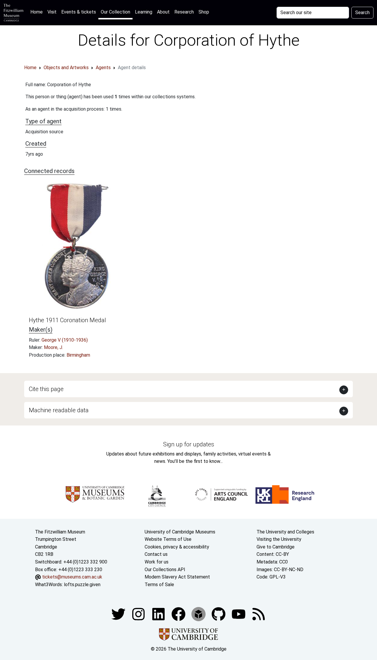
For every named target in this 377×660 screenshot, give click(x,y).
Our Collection (115, 12)
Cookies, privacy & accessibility (177, 547)
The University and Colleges (285, 532)
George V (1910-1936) (65, 340)
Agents (103, 67)
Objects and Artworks (66, 67)
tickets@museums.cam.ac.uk (72, 577)
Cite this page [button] (46, 389)
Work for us (156, 562)
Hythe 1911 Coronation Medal (67, 320)
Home (37, 12)
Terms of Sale (159, 584)
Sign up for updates (188, 444)
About (163, 12)
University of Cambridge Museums (180, 532)
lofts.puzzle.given (82, 584)
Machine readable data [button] (59, 410)
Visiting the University (279, 539)
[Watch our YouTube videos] (239, 614)
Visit (52, 12)
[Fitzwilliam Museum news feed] (258, 614)
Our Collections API (165, 569)
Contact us (156, 554)
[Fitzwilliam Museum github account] (219, 614)
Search (362, 12)
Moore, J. (53, 347)
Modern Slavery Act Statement (177, 577)
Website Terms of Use (168, 539)
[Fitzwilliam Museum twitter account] (119, 614)
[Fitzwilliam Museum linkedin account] (179, 614)
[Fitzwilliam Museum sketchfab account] (199, 614)
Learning (143, 12)
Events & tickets (78, 12)
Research (184, 12)
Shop (204, 12)
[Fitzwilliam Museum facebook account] (159, 614)
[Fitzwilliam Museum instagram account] (139, 614)
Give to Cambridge (276, 547)
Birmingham (78, 355)
